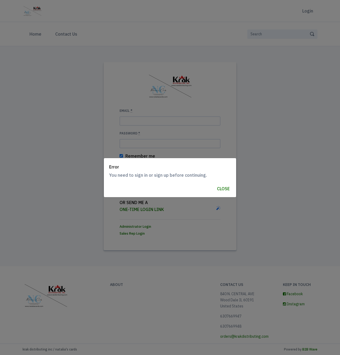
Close (223, 188)
